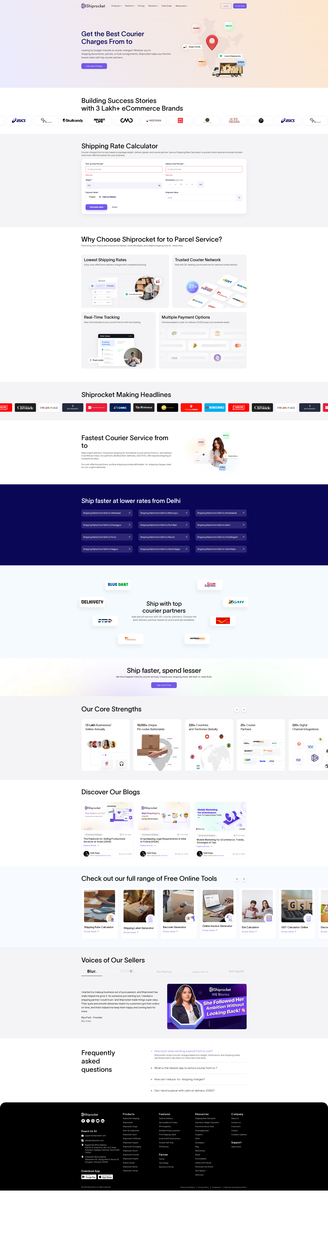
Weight (89, 180)
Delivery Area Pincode (175, 164)
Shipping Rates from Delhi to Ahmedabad (217, 513)
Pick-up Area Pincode (95, 164)
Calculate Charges (94, 66)
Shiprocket (107, 855)
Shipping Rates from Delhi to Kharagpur (102, 525)
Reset (114, 207)
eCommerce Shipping (93, 834)
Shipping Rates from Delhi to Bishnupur (159, 513)
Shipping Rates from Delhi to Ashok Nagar (160, 549)
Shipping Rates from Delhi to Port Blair (158, 525)
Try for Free (239, 6)
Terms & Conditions (187, 1187)
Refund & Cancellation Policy (235, 1187)
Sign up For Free (164, 685)
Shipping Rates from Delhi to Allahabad (102, 513)
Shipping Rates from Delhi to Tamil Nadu (216, 549)
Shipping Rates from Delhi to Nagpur (100, 549)
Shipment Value (172, 192)
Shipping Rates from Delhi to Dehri (213, 525)
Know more (90, 931)
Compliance (216, 1187)
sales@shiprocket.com (94, 1140)
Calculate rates (96, 207)
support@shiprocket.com (95, 1135)
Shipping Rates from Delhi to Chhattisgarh (217, 537)
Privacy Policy (203, 1187)
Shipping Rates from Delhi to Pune (99, 537)
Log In (226, 6)
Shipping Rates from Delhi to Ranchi (157, 537)
